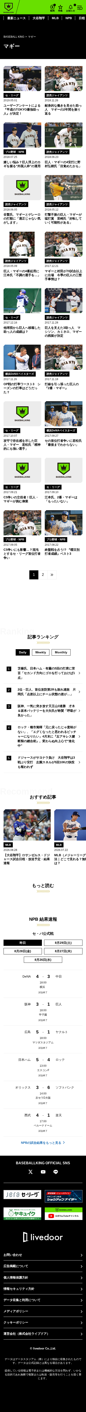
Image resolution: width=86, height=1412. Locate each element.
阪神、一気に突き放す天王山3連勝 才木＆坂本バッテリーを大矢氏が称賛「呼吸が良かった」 (47, 710)
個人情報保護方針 (16, 1277)
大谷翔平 (39, 18)
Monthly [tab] (61, 652)
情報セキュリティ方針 (19, 1288)
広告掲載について (16, 1266)
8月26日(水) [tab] (43, 959)
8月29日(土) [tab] (63, 942)
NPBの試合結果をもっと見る (41, 1142)
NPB (68, 18)
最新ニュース (16, 18)
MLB (55, 18)
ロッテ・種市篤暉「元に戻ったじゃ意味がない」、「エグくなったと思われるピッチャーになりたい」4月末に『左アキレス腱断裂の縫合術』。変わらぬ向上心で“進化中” (47, 736)
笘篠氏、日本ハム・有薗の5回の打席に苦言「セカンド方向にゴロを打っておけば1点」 (46, 673)
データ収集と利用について (22, 1300)
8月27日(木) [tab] (63, 951)
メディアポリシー (16, 1311)
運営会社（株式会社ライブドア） (27, 1333)
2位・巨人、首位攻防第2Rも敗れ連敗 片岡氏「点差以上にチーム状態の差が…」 (47, 692)
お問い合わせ (13, 1255)
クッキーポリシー (16, 1322)
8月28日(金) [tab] (22, 951)
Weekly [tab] (40, 652)
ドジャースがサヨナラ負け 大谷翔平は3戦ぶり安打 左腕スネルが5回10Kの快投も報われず (46, 762)
